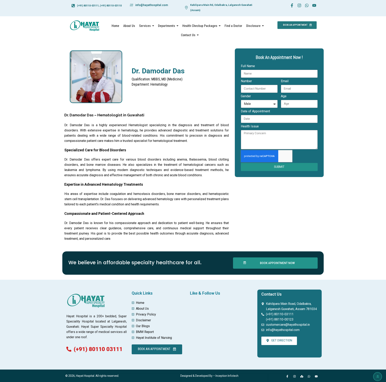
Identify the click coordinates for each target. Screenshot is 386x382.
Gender (246, 96)
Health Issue (250, 126)
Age (283, 96)
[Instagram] (294, 376)
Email (284, 81)
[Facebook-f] (287, 376)
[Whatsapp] (309, 376)
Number (246, 81)
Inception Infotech (227, 375)
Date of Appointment (255, 111)
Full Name (248, 66)
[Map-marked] (302, 376)
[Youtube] (316, 376)
